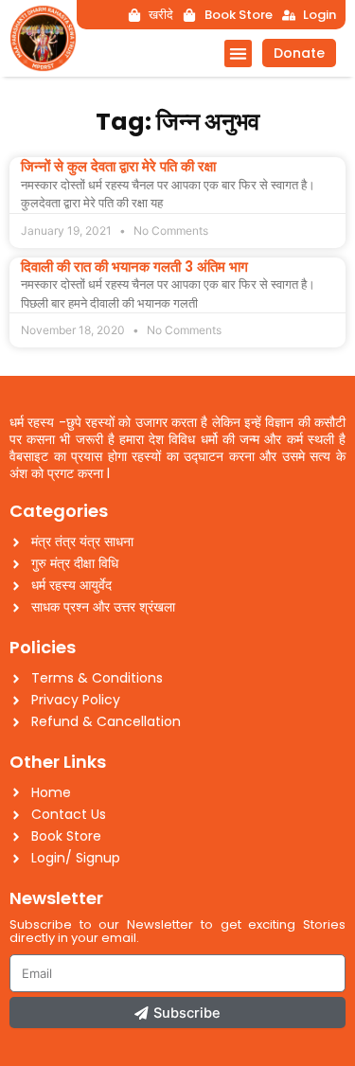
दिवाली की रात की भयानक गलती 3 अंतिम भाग (134, 266)
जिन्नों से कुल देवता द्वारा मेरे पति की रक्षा (118, 166)
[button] (238, 53)
